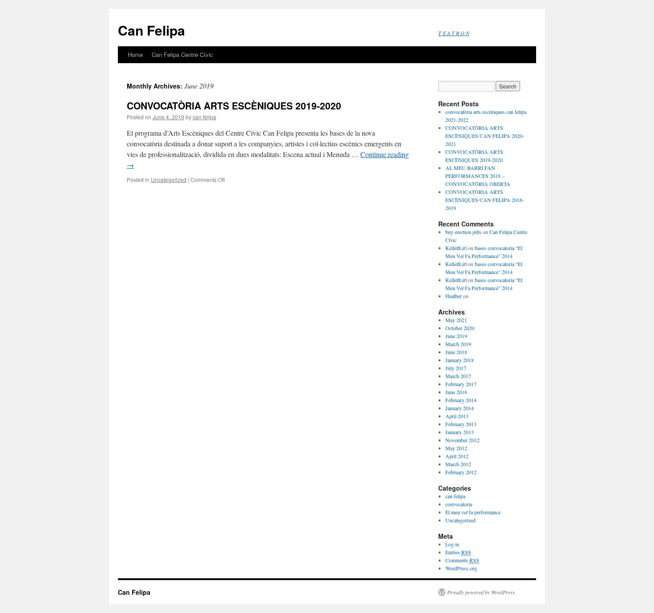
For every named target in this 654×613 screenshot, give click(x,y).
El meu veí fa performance (473, 512)
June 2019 (456, 335)
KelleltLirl (456, 247)
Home (135, 54)
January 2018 (459, 359)
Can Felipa (151, 30)
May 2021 (456, 319)
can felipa (204, 117)
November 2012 (462, 440)
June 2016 (456, 391)
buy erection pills (463, 231)
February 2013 (460, 423)
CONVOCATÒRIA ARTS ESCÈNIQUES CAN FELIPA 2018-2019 (484, 199)
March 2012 (458, 464)
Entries (458, 552)
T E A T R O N (453, 32)
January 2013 (459, 432)
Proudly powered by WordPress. (481, 592)
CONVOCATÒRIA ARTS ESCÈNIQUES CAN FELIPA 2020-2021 (484, 135)
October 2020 (459, 327)
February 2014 (460, 399)
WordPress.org (461, 568)
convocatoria (458, 504)
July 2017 (455, 367)
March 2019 (458, 343)
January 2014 (459, 407)
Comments (462, 560)
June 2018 (456, 351)
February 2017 (460, 383)
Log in (452, 544)
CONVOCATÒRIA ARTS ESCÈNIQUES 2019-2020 (234, 105)
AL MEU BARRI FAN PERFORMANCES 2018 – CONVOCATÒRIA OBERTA (477, 175)
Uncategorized (168, 179)
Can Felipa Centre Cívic (182, 54)
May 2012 (456, 448)
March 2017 (458, 375)
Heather (453, 295)
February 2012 (460, 472)
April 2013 (456, 415)
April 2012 (456, 456)
